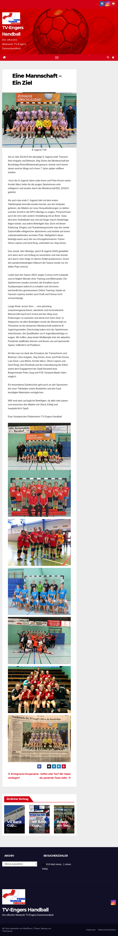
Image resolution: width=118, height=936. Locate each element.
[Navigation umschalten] (56, 57)
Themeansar (7, 931)
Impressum (91, 930)
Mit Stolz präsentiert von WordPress (17, 928)
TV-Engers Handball (25, 910)
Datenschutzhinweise (107, 930)
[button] (108, 57)
